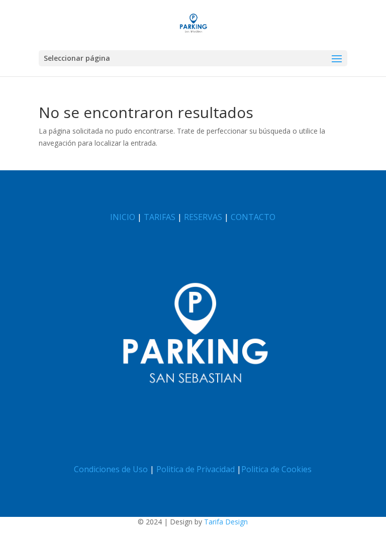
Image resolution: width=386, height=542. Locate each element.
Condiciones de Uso (111, 469)
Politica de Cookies (276, 469)
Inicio (122, 217)
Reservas (203, 217)
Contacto (253, 217)
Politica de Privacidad (195, 469)
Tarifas (159, 217)
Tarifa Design (226, 521)
